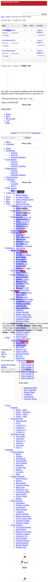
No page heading (22, 197)
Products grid (21, 547)
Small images (21, 345)
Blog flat (19, 356)
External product (22, 277)
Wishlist (19, 288)
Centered (19, 235)
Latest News (29, 397)
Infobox (19, 498)
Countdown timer (22, 492)
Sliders (18, 454)
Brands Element (22, 545)
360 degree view (22, 490)
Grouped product (22, 279)
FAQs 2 (19, 447)
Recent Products (22, 543)
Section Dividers (22, 514)
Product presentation (24, 301)
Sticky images (21, 257)
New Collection (30, 390)
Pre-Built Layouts (18, 434)
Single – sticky (21, 410)
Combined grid (21, 264)
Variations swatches (23, 304)
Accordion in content (24, 246)
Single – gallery (22, 414)
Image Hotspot (21, 478)
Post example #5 (27, 371)
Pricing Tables (21, 496)
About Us (19, 443)
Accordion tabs (22, 244)
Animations (20, 503)
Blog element (21, 483)
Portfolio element (22, 485)
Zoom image (21, 266)
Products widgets (22, 523)
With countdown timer (24, 299)
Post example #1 (27, 363)
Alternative (20, 343)
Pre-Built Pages (17, 419)
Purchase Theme (30, 399)
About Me (20, 439)
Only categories (22, 208)
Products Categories (23, 532)
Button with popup (23, 516)
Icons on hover (21, 215)
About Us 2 (20, 441)
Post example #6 (27, 374)
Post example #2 (27, 365)
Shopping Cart (21, 281)
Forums (14, 188)
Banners (19, 470)
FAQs (18, 423)
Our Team (20, 445)
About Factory (21, 421)
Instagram (19, 465)
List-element (20, 507)
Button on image (22, 224)
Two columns (21, 262)
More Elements (17, 501)
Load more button (23, 308)
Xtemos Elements (17, 476)
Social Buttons (21, 463)
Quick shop (20, 228)
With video (20, 295)
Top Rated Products (23, 527)
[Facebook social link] (3, 4)
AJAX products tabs (24, 518)
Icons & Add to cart (23, 217)
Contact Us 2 (21, 430)
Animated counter (23, 521)
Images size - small (23, 268)
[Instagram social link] (6, 4)
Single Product (21, 538)
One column (20, 259)
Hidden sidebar (22, 195)
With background (22, 204)
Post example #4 (27, 369)
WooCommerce (17, 525)
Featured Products (23, 541)
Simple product (22, 273)
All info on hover (22, 222)
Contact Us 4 (21, 425)
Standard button (22, 226)
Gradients (19, 512)
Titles (18, 474)
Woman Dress (29, 392)
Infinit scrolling (22, 306)
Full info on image (23, 219)
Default (19, 233)
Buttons (19, 481)
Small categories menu (24, 199)
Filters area (20, 193)
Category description (24, 206)
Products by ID (22, 536)
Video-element (21, 509)
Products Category (23, 534)
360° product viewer (24, 293)
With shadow (21, 239)
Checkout (19, 284)
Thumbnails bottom (23, 255)
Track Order (20, 436)
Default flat (20, 358)
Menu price (20, 487)
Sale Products (21, 529)
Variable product (22, 275)
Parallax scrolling (22, 505)
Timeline (19, 456)
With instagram (21, 297)
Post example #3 (27, 367)
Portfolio (14, 407)
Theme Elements (17, 452)
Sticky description (23, 237)
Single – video (21, 416)
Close (3, 352)
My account (20, 286)
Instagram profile (30, 388)
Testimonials (20, 458)
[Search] (24, 552)
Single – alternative (23, 412)
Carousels (19, 472)
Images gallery (21, 494)
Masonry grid (21, 202)
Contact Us (28, 394)
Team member (21, 461)
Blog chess (20, 347)
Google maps (21, 467)
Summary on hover (23, 213)
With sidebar (20, 248)
